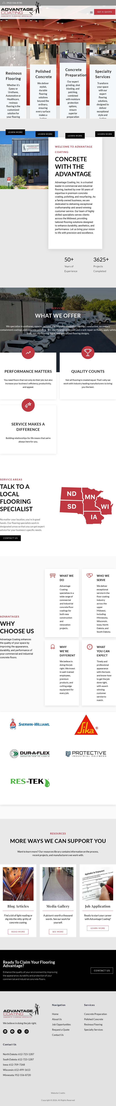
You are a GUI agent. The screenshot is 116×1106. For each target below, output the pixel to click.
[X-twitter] (19, 1031)
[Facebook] (12, 1031)
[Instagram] (26, 1031)
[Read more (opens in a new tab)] (11, 3)
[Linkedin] (5, 1031)
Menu (91, 12)
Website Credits (58, 1093)
